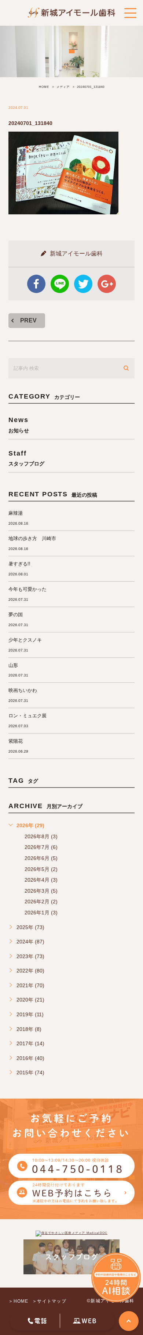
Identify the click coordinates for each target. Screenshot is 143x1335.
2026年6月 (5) (41, 858)
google (107, 284)
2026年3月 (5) (41, 891)
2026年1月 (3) (41, 912)
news (18, 424)
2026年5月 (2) (41, 869)
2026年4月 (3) (41, 880)
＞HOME (18, 1301)
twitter (83, 284)
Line (60, 284)
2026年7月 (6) (41, 847)
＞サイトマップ (49, 1301)
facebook (36, 284)
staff (26, 458)
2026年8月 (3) (41, 836)
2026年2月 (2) (41, 901)
